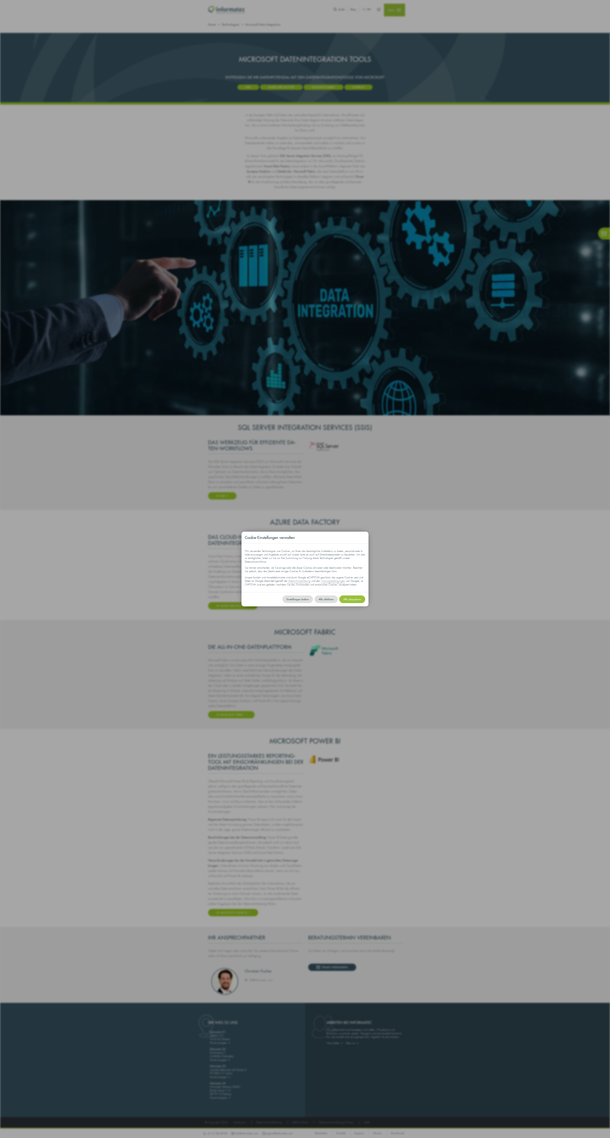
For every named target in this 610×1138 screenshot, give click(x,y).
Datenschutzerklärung (299, 581)
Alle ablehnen (326, 599)
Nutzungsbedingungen (333, 581)
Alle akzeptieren (352, 599)
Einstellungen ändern (298, 599)
